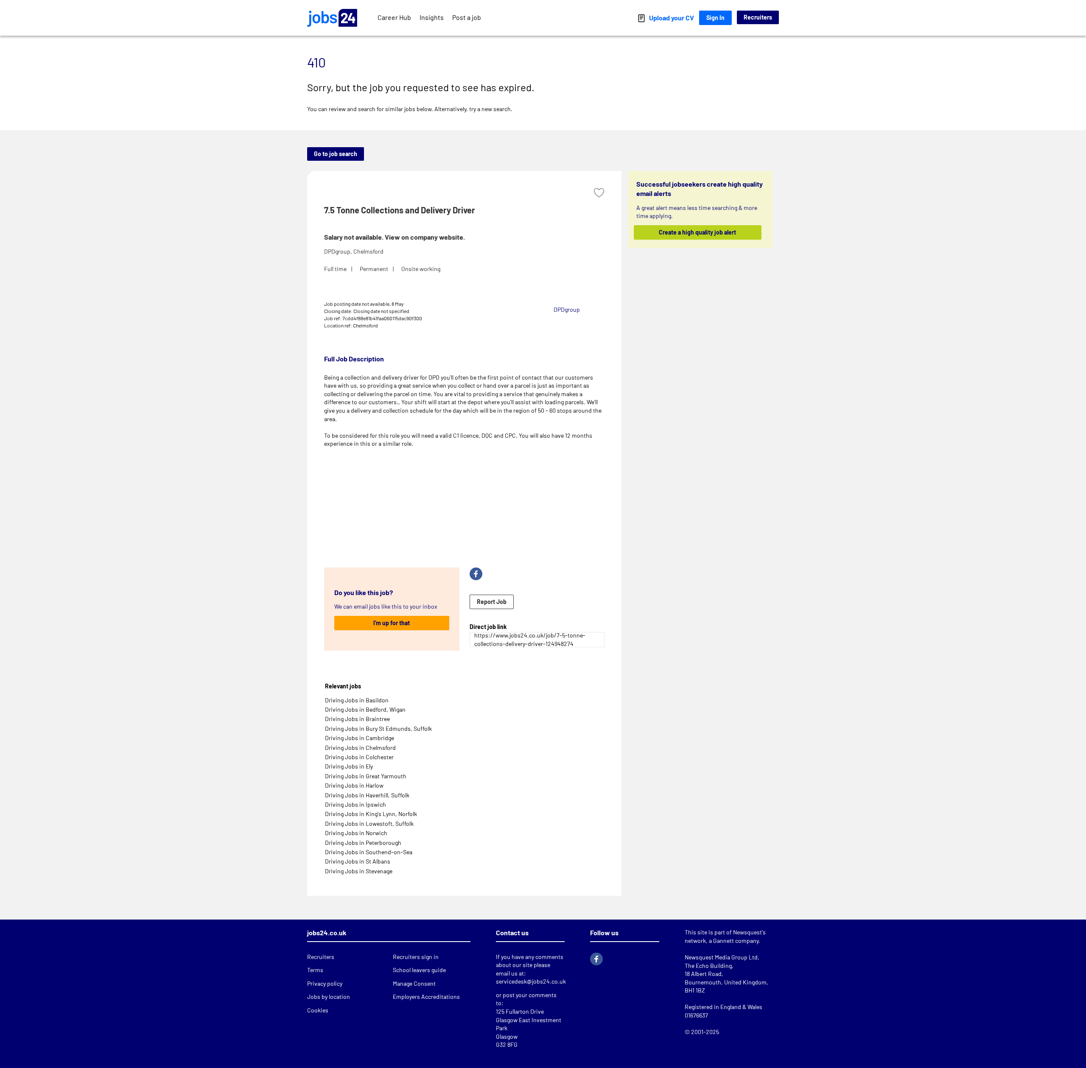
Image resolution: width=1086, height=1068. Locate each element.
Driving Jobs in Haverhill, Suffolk (367, 795)
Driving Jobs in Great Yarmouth (365, 776)
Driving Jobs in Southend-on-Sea (368, 852)
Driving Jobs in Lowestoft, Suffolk (369, 823)
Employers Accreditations (426, 996)
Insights (432, 17)
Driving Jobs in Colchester (359, 756)
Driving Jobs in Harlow (354, 785)
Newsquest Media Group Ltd (721, 957)
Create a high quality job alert (697, 232)
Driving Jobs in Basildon (357, 700)
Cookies (317, 1010)
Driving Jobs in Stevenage (358, 871)
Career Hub (394, 17)
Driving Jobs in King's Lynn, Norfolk (371, 813)
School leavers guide (419, 969)
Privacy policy (324, 983)
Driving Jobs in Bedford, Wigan (365, 709)
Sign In (715, 17)
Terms (315, 969)
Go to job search (335, 153)
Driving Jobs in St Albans (357, 861)
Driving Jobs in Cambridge (359, 737)
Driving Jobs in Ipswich (355, 804)
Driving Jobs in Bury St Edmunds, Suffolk (378, 728)
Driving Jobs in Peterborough (363, 842)
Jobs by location (328, 996)
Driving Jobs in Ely (349, 766)
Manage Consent (414, 983)
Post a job (466, 17)
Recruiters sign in (416, 956)
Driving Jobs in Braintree (357, 718)
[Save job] (599, 193)
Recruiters (758, 17)
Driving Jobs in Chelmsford (360, 747)
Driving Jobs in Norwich (356, 832)
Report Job (492, 601)
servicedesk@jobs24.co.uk (531, 981)
